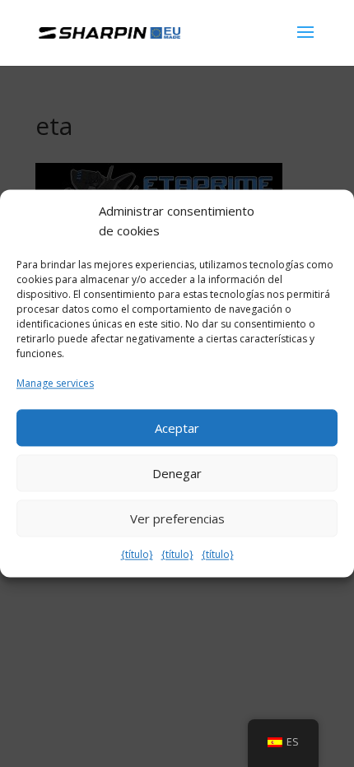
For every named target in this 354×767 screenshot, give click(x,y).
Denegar (177, 473)
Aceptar (177, 428)
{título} (137, 555)
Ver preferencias (177, 518)
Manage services (55, 383)
